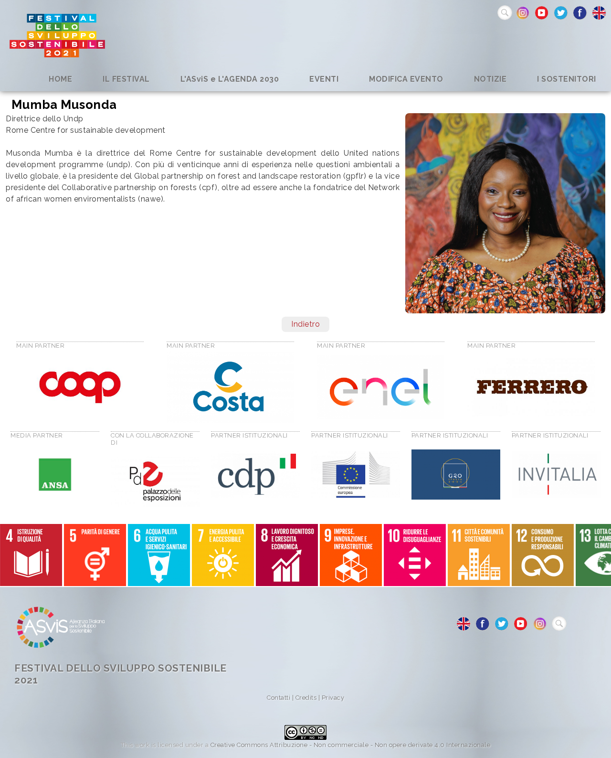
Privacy (333, 697)
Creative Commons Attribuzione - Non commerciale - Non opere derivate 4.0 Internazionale (351, 744)
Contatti (278, 697)
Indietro (305, 324)
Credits (306, 697)
